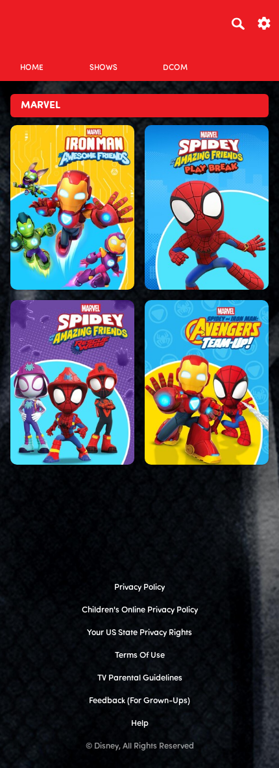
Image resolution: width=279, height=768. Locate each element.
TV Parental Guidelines (139, 678)
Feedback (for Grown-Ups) (139, 701)
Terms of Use (140, 655)
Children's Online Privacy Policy (140, 610)
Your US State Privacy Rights (139, 633)
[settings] (264, 22)
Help (140, 723)
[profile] (247, 57)
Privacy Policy (139, 587)
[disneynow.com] (33, 21)
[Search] (238, 23)
